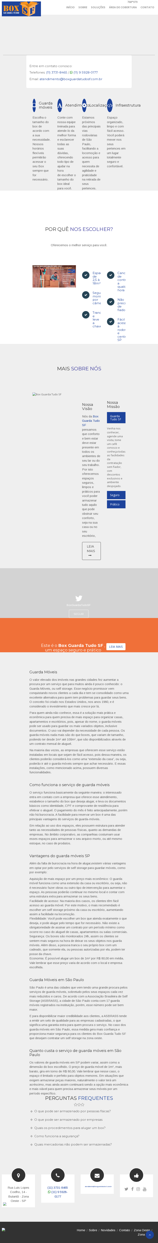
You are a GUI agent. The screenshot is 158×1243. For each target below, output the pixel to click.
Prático (115, 504)
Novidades (108, 1230)
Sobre (93, 1230)
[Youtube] (144, 1189)
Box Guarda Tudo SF (91, 421)
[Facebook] (132, 1189)
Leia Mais (91, 548)
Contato (124, 1230)
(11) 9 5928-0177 (85, 72)
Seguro (115, 495)
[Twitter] (126, 1189)
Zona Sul (144, 1234)
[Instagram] (138, 1189)
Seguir (79, 614)
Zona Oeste (142, 1230)
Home (81, 1230)
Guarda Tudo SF (115, 417)
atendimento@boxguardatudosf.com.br (71, 79)
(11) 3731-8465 (56, 72)
